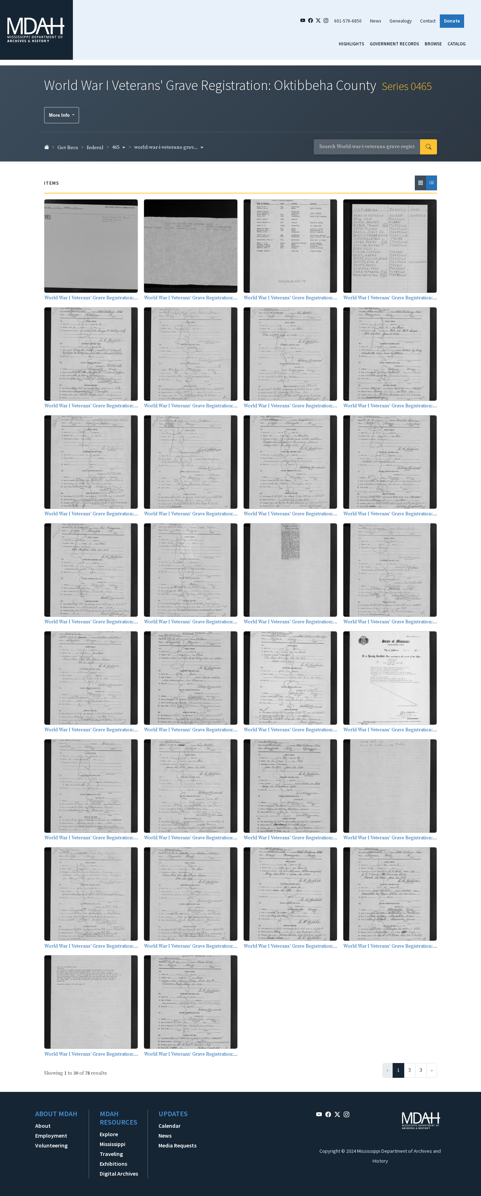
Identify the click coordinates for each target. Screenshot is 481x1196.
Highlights (351, 43)
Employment (51, 1135)
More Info (60, 115)
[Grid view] (420, 183)
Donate (452, 21)
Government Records (394, 43)
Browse (433, 43)
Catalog (457, 43)
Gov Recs (67, 148)
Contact (428, 21)
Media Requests (177, 1145)
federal (95, 148)
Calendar (169, 1125)
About (43, 1125)
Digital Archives (119, 1173)
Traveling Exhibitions (113, 1158)
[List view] (431, 183)
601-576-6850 (348, 21)
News (375, 21)
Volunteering (51, 1145)
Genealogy (400, 21)
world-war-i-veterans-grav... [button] (166, 147)
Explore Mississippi (112, 1139)
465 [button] (116, 147)
